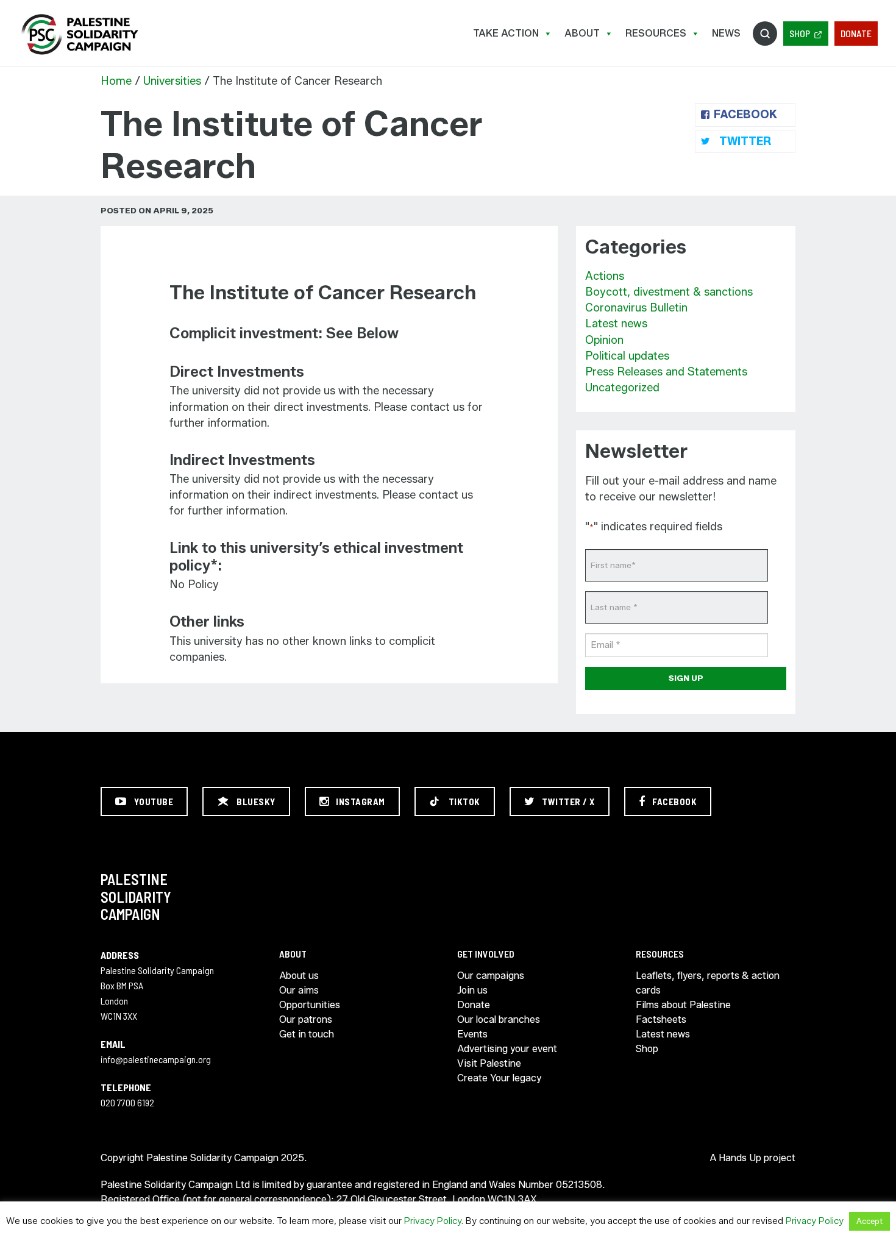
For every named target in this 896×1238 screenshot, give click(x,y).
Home (116, 81)
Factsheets (661, 1019)
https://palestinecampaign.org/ (79, 34)
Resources (655, 33)
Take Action (506, 33)
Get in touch (306, 1034)
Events (472, 1034)
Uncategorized (622, 387)
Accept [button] (869, 1221)
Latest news (616, 323)
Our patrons (305, 1019)
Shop (799, 33)
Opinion (604, 340)
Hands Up (740, 1158)
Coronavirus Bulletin (636, 308)
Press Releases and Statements (666, 372)
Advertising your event (507, 1049)
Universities (172, 81)
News (726, 33)
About (582, 33)
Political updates (627, 356)
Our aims (299, 990)
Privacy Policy (432, 1220)
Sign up (686, 678)
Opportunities (309, 1005)
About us (299, 975)
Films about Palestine (683, 1005)
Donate (856, 33)
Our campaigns (490, 975)
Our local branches (498, 1019)
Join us (472, 990)
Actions (604, 276)
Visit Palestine (489, 1063)
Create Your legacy (499, 1078)
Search (765, 33)
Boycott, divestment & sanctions (669, 292)
